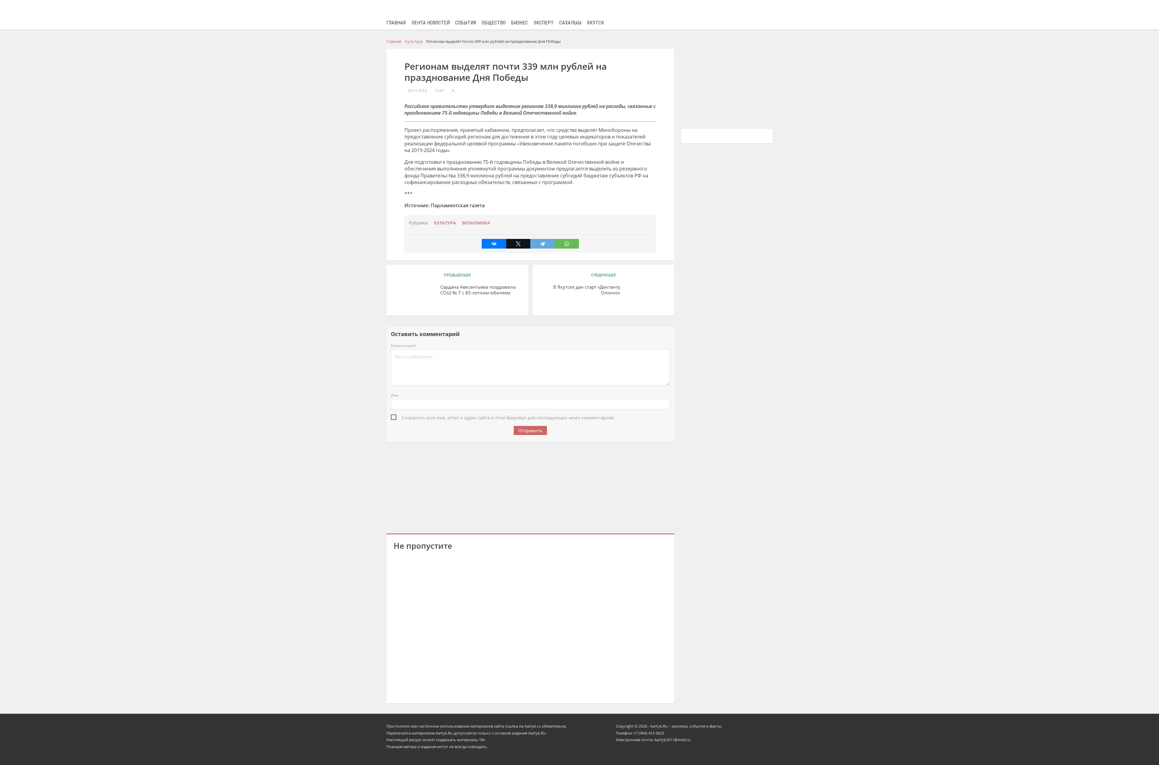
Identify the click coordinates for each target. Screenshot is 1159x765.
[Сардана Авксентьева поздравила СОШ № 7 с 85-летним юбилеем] (415, 296)
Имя (394, 395)
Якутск (595, 23)
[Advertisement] (530, 487)
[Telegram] (542, 244)
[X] (518, 244)
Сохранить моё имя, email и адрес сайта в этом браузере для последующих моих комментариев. (508, 417)
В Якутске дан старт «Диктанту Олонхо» (586, 290)
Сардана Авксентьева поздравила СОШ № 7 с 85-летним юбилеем (478, 290)
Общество (494, 23)
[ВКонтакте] (494, 244)
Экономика (476, 223)
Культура (445, 223)
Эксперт (543, 23)
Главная (396, 23)
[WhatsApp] (567, 244)
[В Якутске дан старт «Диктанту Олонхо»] (646, 296)
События (465, 23)
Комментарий (403, 345)
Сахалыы (570, 23)
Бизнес (519, 23)
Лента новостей (430, 23)
